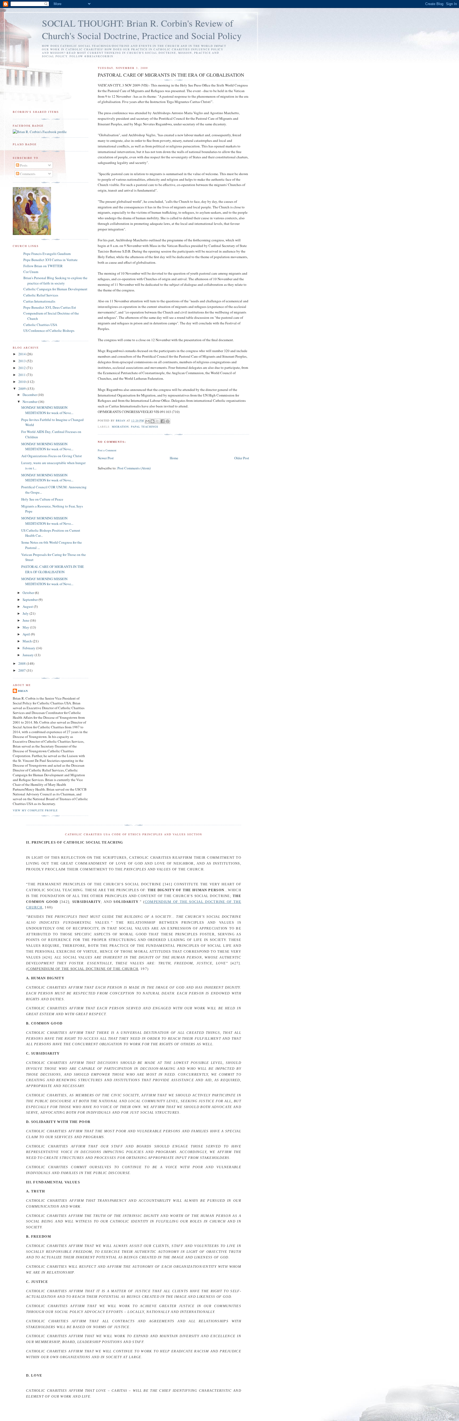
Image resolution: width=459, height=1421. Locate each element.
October (29, 592)
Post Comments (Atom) (134, 468)
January (29, 654)
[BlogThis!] (152, 421)
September (31, 599)
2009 (22, 388)
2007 (22, 670)
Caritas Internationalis (39, 301)
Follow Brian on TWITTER (43, 265)
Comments (27, 173)
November (30, 401)
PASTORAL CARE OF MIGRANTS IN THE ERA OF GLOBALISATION (52, 569)
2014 (22, 354)
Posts (23, 165)
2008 (22, 663)
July (26, 613)
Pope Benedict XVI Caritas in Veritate (50, 259)
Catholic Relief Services (40, 295)
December (30, 394)
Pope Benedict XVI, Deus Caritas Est (49, 307)
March (28, 641)
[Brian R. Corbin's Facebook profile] (40, 131)
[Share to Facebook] (162, 421)
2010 (22, 381)
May (26, 627)
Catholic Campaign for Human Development (55, 289)
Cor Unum (30, 271)
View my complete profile (35, 810)
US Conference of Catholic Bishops (48, 330)
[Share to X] (157, 421)
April (27, 634)
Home (174, 458)
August (28, 606)
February (29, 648)
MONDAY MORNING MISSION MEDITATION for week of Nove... (47, 410)
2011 (22, 374)
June (26, 620)
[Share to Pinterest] (167, 421)
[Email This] (147, 421)
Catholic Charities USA (40, 324)
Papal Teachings (144, 426)
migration (120, 426)
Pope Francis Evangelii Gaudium (47, 253)
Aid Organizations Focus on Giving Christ (51, 455)
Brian (23, 691)
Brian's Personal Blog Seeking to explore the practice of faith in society (55, 280)
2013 (22, 360)
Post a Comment (107, 450)
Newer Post (106, 458)
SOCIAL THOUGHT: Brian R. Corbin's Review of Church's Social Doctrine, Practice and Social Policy (142, 29)
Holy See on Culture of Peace (42, 499)
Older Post (241, 458)
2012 (22, 367)
